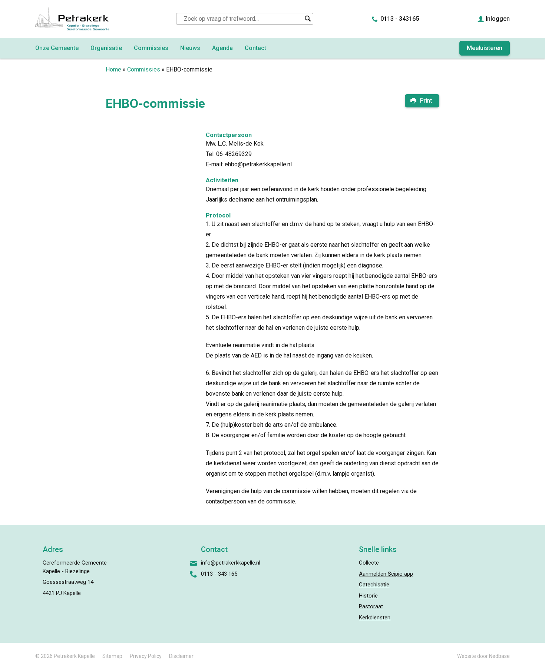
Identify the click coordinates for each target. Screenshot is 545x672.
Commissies (151, 47)
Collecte (369, 562)
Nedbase (499, 656)
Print (426, 100)
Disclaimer (181, 656)
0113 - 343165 (399, 18)
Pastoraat (371, 606)
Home (113, 69)
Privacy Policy (146, 656)
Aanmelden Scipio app (386, 573)
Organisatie (106, 47)
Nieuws (190, 47)
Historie (368, 595)
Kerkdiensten (374, 617)
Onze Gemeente (57, 47)
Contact (255, 47)
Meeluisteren (484, 47)
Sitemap (112, 656)
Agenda (222, 47)
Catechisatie (374, 584)
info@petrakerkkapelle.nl (230, 562)
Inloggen (498, 18)
